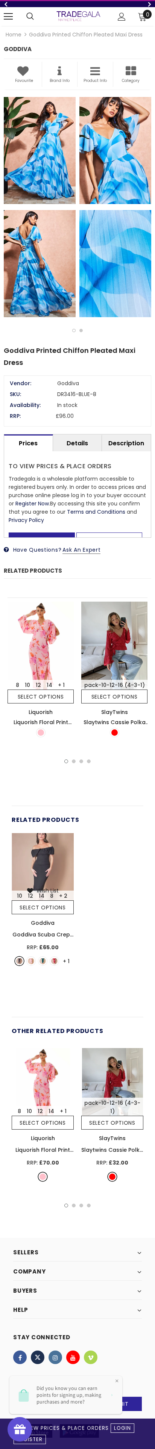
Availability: (25, 405)
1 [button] (74, 330)
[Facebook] (20, 1357)
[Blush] (31, 961)
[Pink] (40, 732)
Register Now (32, 503)
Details (77, 443)
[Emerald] (42, 961)
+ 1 (61, 685)
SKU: (15, 394)
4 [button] (89, 761)
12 (38, 685)
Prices (28, 443)
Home (13, 34)
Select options (41, 696)
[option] (77, 4)
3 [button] (81, 761)
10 (27, 685)
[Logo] (78, 16)
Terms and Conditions (96, 512)
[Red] (114, 732)
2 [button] (81, 330)
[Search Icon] (30, 16)
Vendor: (20, 383)
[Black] (19, 961)
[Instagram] (55, 1357)
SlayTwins (114, 712)
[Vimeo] (90, 1357)
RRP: (15, 416)
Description (126, 443)
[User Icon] (122, 17)
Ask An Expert (81, 550)
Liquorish (41, 712)
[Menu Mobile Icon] (8, 16)
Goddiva (43, 923)
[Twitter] (37, 1357)
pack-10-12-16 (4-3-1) (114, 685)
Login (122, 1428)
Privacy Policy (26, 520)
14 (49, 685)
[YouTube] (73, 1357)
